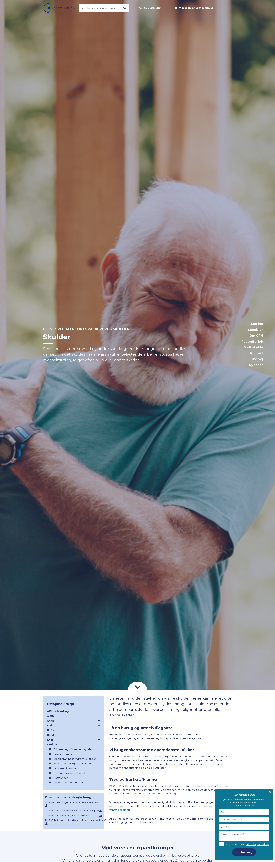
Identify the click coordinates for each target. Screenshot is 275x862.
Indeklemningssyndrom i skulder (75, 758)
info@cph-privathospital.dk (196, 7)
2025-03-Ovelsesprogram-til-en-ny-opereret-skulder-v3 (72, 802)
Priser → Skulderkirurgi (68, 782)
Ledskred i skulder (65, 768)
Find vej (256, 359)
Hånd (50, 735)
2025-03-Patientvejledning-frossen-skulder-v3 (67, 815)
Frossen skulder (64, 754)
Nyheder (256, 365)
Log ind (257, 324)
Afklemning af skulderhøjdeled (73, 749)
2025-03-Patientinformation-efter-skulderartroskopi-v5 (72, 810)
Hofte (51, 730)
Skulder (52, 744)
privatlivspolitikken (257, 844)
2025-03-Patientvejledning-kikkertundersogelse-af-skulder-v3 (75, 820)
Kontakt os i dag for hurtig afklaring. (153, 793)
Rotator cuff (61, 777)
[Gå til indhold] (137, 687)
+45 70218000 (151, 7)
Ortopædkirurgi (93, 329)
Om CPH (256, 335)
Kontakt (256, 353)
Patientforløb (252, 341)
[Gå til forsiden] (57, 8)
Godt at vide (253, 347)
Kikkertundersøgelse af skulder (73, 763)
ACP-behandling (58, 711)
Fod (49, 725)
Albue (51, 715)
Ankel (51, 720)
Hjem (48, 329)
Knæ (50, 739)
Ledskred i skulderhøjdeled (71, 773)
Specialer (255, 329)
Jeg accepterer (247, 844)
